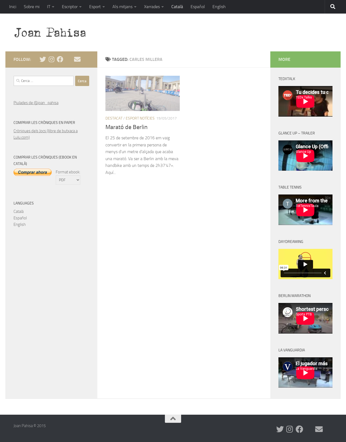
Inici (12, 6)
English (219, 6)
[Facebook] (60, 59)
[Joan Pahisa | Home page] (53, 32)
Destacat (113, 118)
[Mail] (77, 59)
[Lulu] (68, 59)
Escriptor (70, 6)
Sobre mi (31, 6)
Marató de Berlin (126, 127)
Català (177, 6)
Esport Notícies (140, 118)
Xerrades (152, 6)
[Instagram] (51, 59)
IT (48, 6)
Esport (95, 6)
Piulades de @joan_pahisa (36, 102)
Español (198, 6)
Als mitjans (122, 6)
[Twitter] (42, 59)
